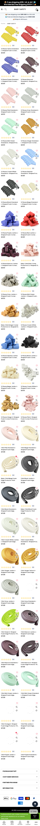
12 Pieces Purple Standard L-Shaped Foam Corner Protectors (9, 80)
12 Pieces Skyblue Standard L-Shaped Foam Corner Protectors (29, 172)
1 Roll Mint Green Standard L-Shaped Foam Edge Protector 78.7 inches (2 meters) (30, 694)
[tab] (20, 771)
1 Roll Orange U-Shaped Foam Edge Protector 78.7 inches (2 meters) (10, 725)
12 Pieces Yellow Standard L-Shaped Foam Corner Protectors (10, 50)
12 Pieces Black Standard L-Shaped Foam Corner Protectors (9, 203)
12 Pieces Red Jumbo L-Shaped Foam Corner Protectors (28, 234)
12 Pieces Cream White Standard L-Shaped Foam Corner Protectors (10, 172)
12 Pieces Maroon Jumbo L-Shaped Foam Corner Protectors (9, 264)
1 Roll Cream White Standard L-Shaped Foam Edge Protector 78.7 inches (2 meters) (30, 541)
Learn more (4, 818)
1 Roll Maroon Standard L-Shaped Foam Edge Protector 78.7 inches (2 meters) (9, 663)
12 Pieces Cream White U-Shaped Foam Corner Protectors (29, 387)
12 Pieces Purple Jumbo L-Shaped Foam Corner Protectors (9, 234)
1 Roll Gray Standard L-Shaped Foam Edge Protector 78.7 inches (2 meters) (29, 602)
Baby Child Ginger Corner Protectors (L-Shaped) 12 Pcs (9, 326)
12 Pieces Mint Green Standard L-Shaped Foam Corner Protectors (10, 142)
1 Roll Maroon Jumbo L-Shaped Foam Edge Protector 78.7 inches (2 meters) (29, 633)
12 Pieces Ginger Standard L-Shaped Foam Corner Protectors (29, 142)
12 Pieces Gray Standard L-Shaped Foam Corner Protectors (30, 111)
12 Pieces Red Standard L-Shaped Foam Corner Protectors (29, 50)
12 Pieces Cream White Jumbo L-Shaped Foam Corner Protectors (29, 326)
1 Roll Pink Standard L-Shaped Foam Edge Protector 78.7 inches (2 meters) (9, 448)
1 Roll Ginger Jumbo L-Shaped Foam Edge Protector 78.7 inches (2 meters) (9, 571)
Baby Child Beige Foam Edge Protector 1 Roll (9, 479)
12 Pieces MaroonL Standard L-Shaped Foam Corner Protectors (29, 80)
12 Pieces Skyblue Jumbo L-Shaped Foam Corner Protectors (9, 356)
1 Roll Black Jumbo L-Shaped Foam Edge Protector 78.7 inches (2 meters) (29, 479)
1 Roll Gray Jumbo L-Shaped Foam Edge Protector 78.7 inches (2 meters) (9, 602)
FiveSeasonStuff (22, 810)
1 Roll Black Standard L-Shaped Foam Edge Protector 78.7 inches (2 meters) (9, 510)
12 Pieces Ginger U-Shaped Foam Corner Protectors (10, 418)
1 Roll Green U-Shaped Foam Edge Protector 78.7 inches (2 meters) (10, 633)
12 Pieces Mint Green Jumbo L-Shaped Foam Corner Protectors (29, 295)
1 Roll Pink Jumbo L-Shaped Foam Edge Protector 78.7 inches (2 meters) (29, 725)
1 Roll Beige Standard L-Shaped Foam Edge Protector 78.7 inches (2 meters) (29, 448)
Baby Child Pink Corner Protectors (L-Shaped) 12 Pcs (29, 264)
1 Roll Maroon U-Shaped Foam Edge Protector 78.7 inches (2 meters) (29, 663)
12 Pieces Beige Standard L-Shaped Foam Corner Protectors (29, 203)
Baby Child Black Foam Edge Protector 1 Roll (28, 510)
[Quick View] (16, 31)
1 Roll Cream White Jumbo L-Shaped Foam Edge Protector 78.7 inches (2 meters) (10, 541)
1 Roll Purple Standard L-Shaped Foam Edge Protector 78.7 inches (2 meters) (29, 755)
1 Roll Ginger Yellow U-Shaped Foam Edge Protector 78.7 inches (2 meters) (29, 571)
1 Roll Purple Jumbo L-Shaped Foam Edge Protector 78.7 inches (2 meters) (9, 755)
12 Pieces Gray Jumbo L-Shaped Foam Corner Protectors (9, 295)
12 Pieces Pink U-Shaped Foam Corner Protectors (29, 418)
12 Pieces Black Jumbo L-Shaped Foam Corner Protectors (29, 356)
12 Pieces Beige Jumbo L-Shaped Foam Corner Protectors (9, 387)
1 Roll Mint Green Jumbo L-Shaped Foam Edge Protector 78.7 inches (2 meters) (10, 694)
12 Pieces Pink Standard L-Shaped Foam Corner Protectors (9, 111)
